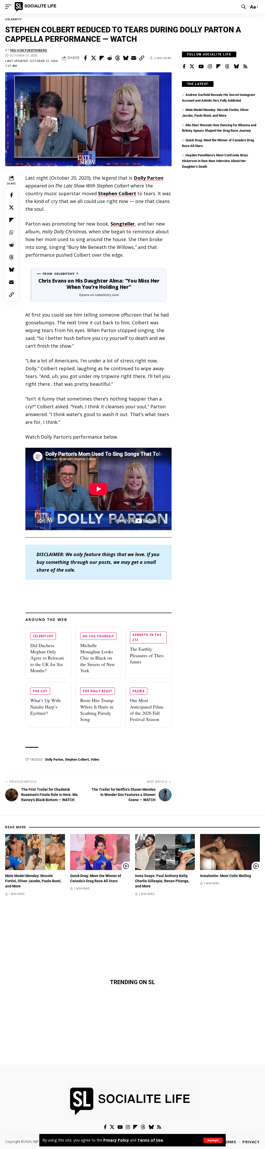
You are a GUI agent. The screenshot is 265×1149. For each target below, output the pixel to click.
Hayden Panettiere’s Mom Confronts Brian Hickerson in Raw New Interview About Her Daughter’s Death (215, 160)
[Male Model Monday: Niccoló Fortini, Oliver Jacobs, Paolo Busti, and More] (35, 852)
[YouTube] (201, 66)
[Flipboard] (218, 66)
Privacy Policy (116, 1140)
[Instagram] (210, 66)
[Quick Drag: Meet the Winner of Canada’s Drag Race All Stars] (100, 852)
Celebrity (13, 19)
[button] (213, 1140)
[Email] (133, 58)
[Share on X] (93, 58)
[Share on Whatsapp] (11, 232)
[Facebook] (184, 66)
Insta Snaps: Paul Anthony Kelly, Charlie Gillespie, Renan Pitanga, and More (162, 881)
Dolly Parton (148, 178)
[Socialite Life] (36, 6)
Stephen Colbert (117, 193)
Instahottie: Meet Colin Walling (225, 876)
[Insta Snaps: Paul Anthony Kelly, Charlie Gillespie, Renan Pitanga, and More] (165, 852)
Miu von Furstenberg (28, 50)
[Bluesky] (236, 66)
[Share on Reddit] (109, 58)
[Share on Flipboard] (101, 58)
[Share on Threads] (117, 58)
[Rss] (245, 66)
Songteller (123, 224)
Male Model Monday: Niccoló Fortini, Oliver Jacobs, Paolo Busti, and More (33, 881)
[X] (192, 66)
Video (95, 759)
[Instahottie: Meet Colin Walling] (230, 852)
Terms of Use (150, 1140)
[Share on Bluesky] (125, 58)
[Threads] (227, 66)
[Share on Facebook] (85, 58)
